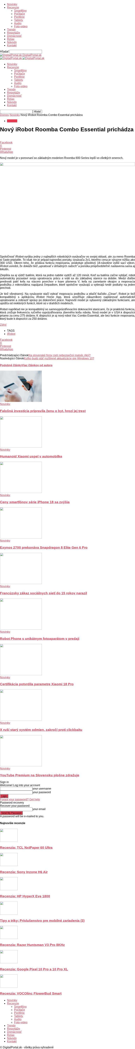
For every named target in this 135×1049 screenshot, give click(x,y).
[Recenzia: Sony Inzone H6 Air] (9, 865)
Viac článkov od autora (37, 365)
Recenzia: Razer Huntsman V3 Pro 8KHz (32, 945)
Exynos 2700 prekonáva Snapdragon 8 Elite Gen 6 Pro (44, 547)
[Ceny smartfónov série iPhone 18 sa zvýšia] (21, 492)
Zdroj (3, 324)
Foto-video (20, 26)
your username (42, 788)
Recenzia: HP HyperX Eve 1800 (25, 896)
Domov (4, 114)
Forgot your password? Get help (20, 799)
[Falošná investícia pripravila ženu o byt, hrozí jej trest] (21, 400)
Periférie (19, 16)
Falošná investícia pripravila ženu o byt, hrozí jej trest (43, 411)
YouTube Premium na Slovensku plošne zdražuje (39, 775)
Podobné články (11, 365)
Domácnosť (14, 35)
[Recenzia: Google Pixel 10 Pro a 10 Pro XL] (9, 962)
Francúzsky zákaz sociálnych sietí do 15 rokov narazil (43, 593)
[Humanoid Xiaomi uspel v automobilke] (21, 446)
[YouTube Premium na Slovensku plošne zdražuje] (21, 765)
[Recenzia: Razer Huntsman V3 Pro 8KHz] (9, 937)
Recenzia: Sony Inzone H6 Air (24, 872)
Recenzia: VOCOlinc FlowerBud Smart (31, 993)
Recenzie (13, 7)
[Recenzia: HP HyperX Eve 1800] (9, 889)
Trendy (11, 29)
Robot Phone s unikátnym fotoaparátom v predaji (39, 638)
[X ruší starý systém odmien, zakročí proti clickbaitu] (21, 719)
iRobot (11, 333)
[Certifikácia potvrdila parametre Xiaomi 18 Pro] (21, 674)
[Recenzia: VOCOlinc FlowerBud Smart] (9, 986)
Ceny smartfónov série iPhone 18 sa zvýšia (35, 502)
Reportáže (13, 32)
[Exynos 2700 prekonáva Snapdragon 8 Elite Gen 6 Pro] (21, 537)
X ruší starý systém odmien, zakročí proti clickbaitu (41, 730)
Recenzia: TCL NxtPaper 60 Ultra (26, 847)
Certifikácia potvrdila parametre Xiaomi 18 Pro (37, 684)
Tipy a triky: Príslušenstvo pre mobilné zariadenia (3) (42, 920)
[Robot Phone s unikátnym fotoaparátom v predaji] (21, 628)
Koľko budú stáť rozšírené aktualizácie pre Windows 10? (59, 358)
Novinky (12, 4)
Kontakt (12, 45)
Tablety (18, 20)
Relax (10, 39)
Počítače (19, 13)
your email (39, 809)
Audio (17, 23)
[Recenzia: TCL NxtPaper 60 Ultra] (9, 840)
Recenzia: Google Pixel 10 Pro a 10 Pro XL (34, 969)
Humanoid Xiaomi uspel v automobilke (31, 456)
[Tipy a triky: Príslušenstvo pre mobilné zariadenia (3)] (9, 913)
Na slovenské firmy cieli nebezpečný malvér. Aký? (59, 355)
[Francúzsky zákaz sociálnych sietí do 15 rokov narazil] (21, 583)
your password (42, 792)
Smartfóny (20, 10)
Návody (12, 42)
